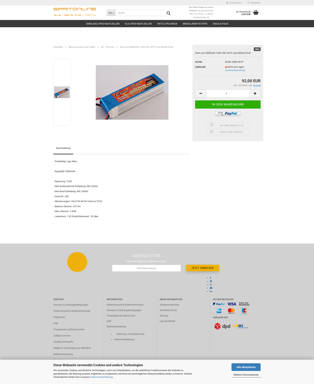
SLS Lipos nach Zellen (138, 23)
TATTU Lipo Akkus (167, 23)
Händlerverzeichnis (169, 304)
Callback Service (62, 335)
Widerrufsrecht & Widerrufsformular (71, 311)
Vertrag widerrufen (130, 334)
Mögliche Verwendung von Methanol (72, 348)
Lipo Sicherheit (167, 321)
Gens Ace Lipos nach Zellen (102, 23)
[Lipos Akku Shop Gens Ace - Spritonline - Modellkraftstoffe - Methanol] (77, 12)
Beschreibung (63, 148)
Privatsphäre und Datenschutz (68, 329)
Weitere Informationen (246, 374)
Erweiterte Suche (168, 310)
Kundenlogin (235, 2)
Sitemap (164, 315)
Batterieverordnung (63, 354)
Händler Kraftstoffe (63, 341)
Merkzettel (255, 2)
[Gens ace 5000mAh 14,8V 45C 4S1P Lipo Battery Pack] (132, 92)
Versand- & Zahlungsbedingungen (70, 304)
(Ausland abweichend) (235, 70)
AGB (55, 323)
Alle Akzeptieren (246, 367)
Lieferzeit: (200, 67)
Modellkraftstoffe (195, 23)
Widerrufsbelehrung (124, 339)
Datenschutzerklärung (101, 377)
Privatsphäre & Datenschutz (121, 315)
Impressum (59, 317)
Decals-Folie (220, 23)
